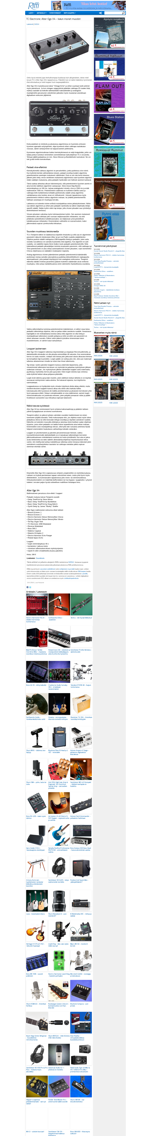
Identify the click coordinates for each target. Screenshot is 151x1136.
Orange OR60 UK (99, 285)
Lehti (31, 13)
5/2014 (37, 24)
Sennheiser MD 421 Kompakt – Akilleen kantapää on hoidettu (80, 784)
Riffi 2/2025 (98, 402)
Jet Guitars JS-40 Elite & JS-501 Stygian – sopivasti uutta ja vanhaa (58, 818)
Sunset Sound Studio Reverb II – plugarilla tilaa (109, 251)
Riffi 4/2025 (98, 379)
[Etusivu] (33, 6)
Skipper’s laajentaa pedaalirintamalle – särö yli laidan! (36, 1102)
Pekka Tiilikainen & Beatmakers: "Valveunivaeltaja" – (104, 276)
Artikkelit (41, 13)
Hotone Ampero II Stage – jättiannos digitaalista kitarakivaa (79, 752)
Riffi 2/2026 (98, 356)
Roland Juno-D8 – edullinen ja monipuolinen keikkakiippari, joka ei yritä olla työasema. (59, 652)
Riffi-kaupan (82, 571)
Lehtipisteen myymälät (66, 569)
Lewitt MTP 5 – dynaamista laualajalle (106, 267)
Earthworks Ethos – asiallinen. (104, 271)
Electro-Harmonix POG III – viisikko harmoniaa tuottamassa (36, 620)
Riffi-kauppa (69, 13)
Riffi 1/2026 (114, 356)
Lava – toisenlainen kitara (35, 914)
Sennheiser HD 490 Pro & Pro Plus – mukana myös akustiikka (37, 1070)
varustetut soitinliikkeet (48, 569)
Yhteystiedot (55, 13)
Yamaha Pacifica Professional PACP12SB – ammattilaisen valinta (58, 850)
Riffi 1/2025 (114, 403)
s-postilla (84, 573)
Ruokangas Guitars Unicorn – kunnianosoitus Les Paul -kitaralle (58, 1006)
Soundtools (40, 558)
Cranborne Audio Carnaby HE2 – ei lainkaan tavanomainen (57, 687)
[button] (59, 74)
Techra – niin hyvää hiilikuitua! (81, 618)
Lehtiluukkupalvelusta (71, 578)
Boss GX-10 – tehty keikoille (36, 685)
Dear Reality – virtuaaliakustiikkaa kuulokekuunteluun (77, 1038)
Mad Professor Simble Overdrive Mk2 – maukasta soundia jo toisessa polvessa (36, 652)
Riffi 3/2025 (114, 379)
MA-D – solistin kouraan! (35, 1131)
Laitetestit (30, 24)
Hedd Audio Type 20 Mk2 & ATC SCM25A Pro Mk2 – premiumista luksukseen (80, 1070)
